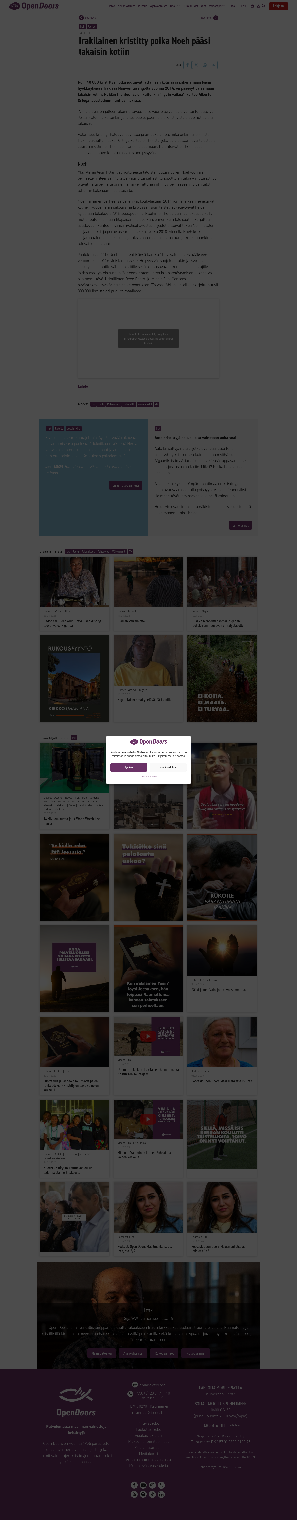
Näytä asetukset (168, 767)
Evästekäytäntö (149, 776)
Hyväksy (128, 767)
